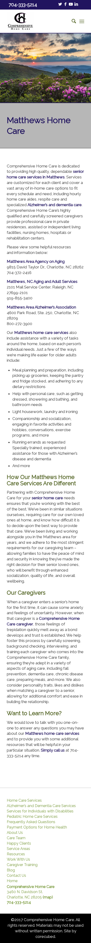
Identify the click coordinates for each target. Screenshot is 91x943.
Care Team (16, 838)
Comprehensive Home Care (30, 886)
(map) (48, 897)
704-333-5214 (19, 902)
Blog (11, 870)
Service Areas (18, 849)
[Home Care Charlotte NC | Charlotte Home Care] (38, 21)
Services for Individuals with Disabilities (40, 811)
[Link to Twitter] (60, 4)
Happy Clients (19, 843)
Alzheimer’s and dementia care (55, 204)
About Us (15, 833)
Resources (16, 854)
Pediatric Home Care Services (32, 817)
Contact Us (16, 876)
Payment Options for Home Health (37, 827)
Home (12, 881)
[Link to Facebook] (65, 4)
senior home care (47, 498)
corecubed (45, 936)
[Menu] (81, 21)
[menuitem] (71, 21)
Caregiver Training (22, 865)
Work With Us (18, 859)
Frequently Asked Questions (31, 822)
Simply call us (53, 750)
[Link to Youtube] (71, 4)
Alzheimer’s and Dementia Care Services (41, 806)
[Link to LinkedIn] (76, 4)
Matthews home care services (41, 332)
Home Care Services (24, 800)
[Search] (71, 21)
